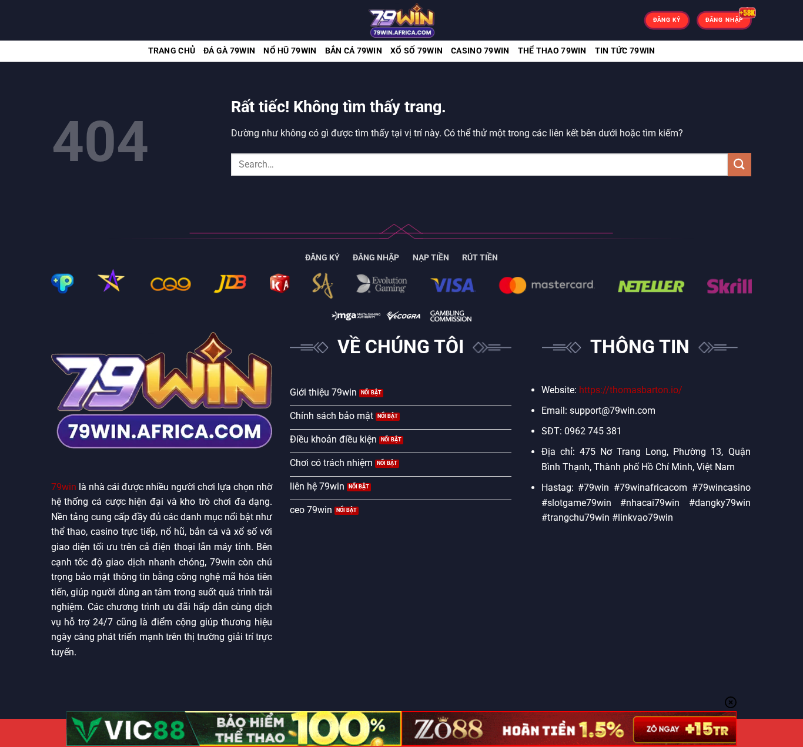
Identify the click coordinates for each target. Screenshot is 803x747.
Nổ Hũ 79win (289, 51)
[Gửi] (739, 164)
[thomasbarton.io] (401, 20)
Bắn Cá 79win (353, 51)
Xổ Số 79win (416, 51)
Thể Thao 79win (552, 51)
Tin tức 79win (625, 51)
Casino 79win (480, 51)
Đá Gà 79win (229, 51)
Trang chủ (172, 51)
